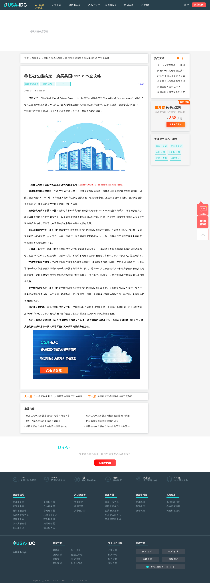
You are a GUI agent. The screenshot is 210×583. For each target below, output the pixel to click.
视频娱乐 (57, 555)
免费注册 (199, 5)
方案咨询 (173, 559)
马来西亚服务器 (21, 515)
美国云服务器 (32, 84)
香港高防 (78, 502)
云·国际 (39, 6)
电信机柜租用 (173, 502)
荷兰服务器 (49, 519)
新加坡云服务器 (113, 515)
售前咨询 (147, 559)
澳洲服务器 (18, 519)
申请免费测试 (176, 124)
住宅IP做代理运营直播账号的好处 (43, 421)
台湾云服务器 (112, 511)
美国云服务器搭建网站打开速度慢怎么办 (46, 426)
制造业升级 (77, 563)
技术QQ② (173, 551)
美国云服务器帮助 (53, 58)
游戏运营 (75, 550)
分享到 (140, 84)
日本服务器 (49, 506)
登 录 (186, 5)
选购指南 (47, 84)
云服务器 (160, 152)
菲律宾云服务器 (113, 519)
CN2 (63, 84)
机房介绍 (112, 555)
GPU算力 (56, 5)
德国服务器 (49, 528)
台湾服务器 (49, 511)
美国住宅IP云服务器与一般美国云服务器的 (108, 426)
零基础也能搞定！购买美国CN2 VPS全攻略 (87, 58)
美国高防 (78, 506)
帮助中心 (36, 58)
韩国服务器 (18, 506)
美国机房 (140, 506)
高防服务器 (161, 158)
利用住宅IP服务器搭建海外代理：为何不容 (48, 416)
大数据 (56, 559)
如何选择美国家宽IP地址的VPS (102, 421)
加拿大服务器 (20, 523)
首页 (26, 58)
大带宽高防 (80, 511)
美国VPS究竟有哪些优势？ (171, 70)
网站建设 (175, 158)
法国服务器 (49, 523)
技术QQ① (147, 551)
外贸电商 (75, 559)
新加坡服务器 (20, 511)
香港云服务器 (112, 502)
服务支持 (112, 559)
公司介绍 (112, 550)
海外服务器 (174, 152)
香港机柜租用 (173, 506)
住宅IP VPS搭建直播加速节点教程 (115, 396)
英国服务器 (18, 528)
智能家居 (57, 563)
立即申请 (105, 463)
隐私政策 (112, 563)
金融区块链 (77, 555)
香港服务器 (75, 5)
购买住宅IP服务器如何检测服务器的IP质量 (108, 416)
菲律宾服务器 (50, 515)
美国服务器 (111, 5)
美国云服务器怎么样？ (168, 87)
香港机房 (140, 502)
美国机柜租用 (173, 511)
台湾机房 (140, 511)
